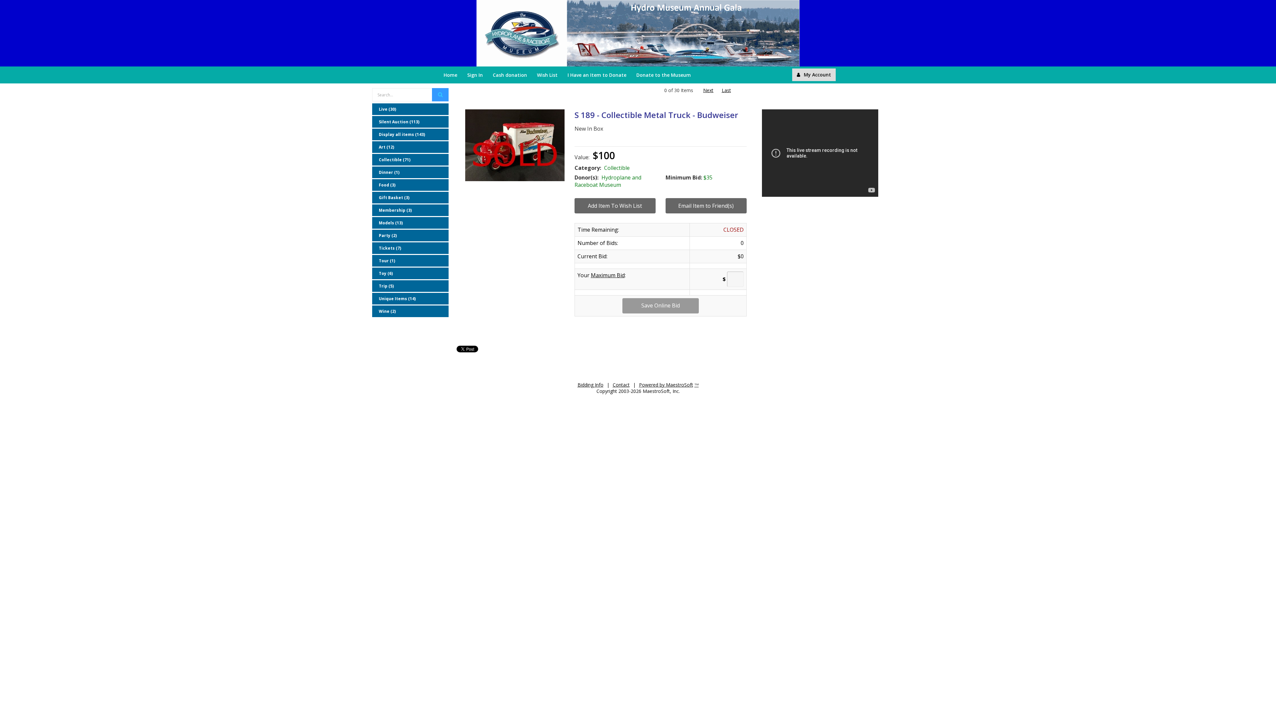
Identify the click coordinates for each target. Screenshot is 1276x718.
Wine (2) (387, 311)
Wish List (547, 75)
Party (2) (388, 235)
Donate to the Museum (663, 75)
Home (450, 75)
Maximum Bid (608, 275)
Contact (621, 385)
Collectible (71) (394, 160)
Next (708, 90)
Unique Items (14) (397, 298)
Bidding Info (590, 385)
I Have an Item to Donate (597, 75)
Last (726, 90)
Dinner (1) (389, 172)
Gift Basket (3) (394, 197)
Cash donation (510, 75)
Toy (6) (386, 273)
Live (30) (387, 109)
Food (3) (387, 185)
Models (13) (391, 223)
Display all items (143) (402, 134)
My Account (817, 74)
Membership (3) (395, 210)
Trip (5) (386, 286)
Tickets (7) (390, 248)
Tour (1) (387, 261)
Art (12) (386, 147)
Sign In (475, 75)
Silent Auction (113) (399, 122)
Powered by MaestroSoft (666, 385)
